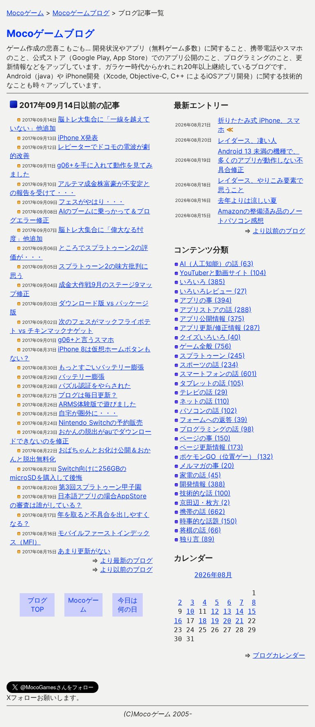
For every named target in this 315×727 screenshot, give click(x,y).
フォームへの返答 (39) (213, 419)
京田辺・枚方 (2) (205, 502)
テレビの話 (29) (204, 392)
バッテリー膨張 (82, 376)
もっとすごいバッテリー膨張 (101, 367)
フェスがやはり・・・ (91, 201)
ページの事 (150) (205, 438)
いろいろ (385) (202, 281)
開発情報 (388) (202, 484)
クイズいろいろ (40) (210, 337)
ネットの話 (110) (204, 401)
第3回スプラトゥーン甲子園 (100, 487)
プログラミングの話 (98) (217, 429)
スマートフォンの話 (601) (218, 373)
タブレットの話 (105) (212, 383)
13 (227, 611)
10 (190, 611)
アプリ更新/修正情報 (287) (220, 327)
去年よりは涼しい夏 (247, 200)
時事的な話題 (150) (208, 521)
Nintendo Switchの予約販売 (101, 422)
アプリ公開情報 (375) (212, 318)
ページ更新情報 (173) (211, 447)
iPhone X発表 (78, 137)
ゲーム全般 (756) (205, 346)
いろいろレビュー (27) (213, 291)
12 (215, 611)
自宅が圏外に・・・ (88, 413)
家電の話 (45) (200, 475)
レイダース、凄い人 (247, 140)
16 (178, 621)
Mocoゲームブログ (51, 33)
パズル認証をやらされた (95, 385)
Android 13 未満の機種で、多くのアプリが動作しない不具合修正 (260, 160)
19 (215, 621)
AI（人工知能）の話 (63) (216, 263)
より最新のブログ (126, 560)
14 (239, 611)
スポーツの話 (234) (209, 364)
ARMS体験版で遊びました (97, 404)
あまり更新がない (84, 551)
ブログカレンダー (279, 655)
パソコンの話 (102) (208, 410)
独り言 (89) (197, 539)
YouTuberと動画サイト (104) (223, 272)
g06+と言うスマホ (86, 339)
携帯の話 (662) (202, 511)
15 (252, 611)
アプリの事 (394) (206, 300)
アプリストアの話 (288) (215, 309)
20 (227, 621)
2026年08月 (213, 575)
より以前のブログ (126, 569)
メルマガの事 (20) (207, 465)
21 (239, 621)
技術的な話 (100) (205, 493)
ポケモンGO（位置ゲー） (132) (226, 456)
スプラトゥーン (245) (212, 355)
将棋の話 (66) (200, 530)
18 (203, 621)
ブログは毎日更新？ (87, 395)
